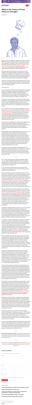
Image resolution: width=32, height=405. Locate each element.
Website (3, 373)
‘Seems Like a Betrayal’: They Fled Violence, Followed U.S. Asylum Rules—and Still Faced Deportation (14, 392)
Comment (3, 355)
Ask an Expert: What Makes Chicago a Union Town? (13, 394)
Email (2, 369)
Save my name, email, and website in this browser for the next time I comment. (13, 377)
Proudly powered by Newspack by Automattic (7, 402)
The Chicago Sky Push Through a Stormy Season (12, 396)
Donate (27, 5)
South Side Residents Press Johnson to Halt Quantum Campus (15, 387)
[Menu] (29, 5)
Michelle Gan (4, 14)
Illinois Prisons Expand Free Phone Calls (10, 389)
